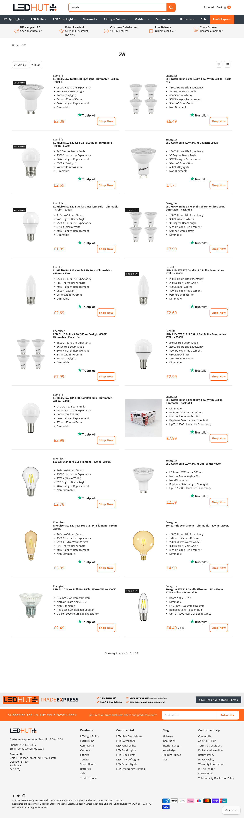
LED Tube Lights (125, 755)
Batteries (186, 19)
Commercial (163, 19)
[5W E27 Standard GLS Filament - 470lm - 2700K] (31, 482)
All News (168, 736)
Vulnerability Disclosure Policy (216, 778)
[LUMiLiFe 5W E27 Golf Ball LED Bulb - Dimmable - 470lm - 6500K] (31, 163)
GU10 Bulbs (87, 741)
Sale (204, 19)
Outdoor (141, 19)
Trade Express (222, 19)
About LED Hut (207, 741)
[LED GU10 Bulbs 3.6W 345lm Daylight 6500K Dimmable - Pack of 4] (31, 354)
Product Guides (172, 755)
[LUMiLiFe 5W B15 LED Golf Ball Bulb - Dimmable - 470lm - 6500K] (143, 354)
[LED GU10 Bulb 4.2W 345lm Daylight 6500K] (143, 163)
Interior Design (171, 745)
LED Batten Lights (126, 764)
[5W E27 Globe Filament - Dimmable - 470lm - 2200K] (143, 545)
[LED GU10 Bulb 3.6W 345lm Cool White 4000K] (143, 482)
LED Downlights (125, 741)
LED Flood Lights (126, 750)
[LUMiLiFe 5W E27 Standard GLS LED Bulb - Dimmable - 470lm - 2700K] (31, 226)
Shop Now (106, 121)
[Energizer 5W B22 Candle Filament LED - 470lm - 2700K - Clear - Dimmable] (143, 607)
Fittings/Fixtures (115, 19)
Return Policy (206, 755)
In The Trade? (206, 768)
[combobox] (121, 7)
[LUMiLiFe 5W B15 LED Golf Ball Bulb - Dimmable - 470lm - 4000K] (31, 418)
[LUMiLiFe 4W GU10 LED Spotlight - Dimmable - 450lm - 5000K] (31, 99)
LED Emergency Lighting (130, 768)
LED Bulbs (37, 19)
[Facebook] (13, 796)
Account (209, 7)
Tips (165, 759)
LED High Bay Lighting (129, 736)
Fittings (84, 755)
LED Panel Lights (126, 745)
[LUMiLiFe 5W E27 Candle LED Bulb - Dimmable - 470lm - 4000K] (143, 290)
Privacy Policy (206, 759)
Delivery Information (210, 750)
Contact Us (204, 736)
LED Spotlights (12, 19)
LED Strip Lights (63, 19)
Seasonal (89, 19)
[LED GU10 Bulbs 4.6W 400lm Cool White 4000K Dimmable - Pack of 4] (143, 418)
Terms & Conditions (210, 745)
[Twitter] (18, 796)
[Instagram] (24, 796)
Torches (85, 759)
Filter (37, 64)
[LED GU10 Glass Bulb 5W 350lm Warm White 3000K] (31, 607)
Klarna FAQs (205, 773)
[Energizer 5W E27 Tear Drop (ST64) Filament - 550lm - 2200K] (31, 545)
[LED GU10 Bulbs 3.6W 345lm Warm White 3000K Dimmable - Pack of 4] (143, 226)
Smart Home (87, 764)
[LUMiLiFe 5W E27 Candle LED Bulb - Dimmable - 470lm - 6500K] (31, 290)
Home (15, 45)
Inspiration (169, 741)
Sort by (22, 64)
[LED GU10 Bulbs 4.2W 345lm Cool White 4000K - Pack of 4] (143, 99)
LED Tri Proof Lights (128, 759)
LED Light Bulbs (89, 736)
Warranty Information (211, 764)
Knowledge (169, 750)
